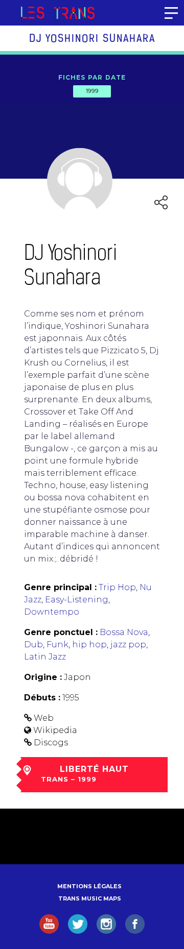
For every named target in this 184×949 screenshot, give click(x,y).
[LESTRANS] (57, 13)
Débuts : (42, 697)
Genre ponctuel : (61, 632)
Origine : (43, 677)
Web (44, 718)
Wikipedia (55, 730)
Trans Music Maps (89, 898)
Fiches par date (92, 77)
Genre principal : (60, 587)
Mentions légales (89, 886)
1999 (92, 90)
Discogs (51, 742)
